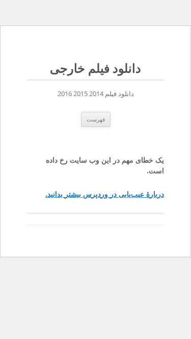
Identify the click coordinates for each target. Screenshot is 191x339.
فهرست (96, 119)
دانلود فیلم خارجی (95, 68)
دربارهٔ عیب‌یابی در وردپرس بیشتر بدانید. (104, 194)
